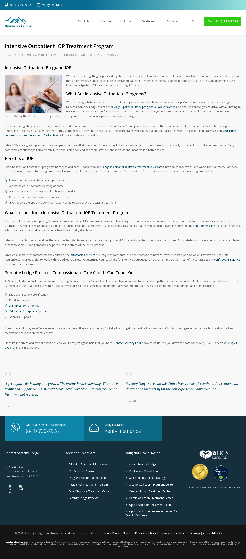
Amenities (106, 21)
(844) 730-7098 (20, 4)
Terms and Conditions (173, 533)
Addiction (125, 21)
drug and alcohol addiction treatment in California (134, 167)
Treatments (148, 21)
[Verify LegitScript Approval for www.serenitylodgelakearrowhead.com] (227, 473)
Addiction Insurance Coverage (147, 478)
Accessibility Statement (217, 533)
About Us (83, 21)
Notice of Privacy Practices (140, 533)
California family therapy (24, 305)
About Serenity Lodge (142, 464)
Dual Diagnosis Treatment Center (90, 491)
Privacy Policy (111, 533)
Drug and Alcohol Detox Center (88, 478)
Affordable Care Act (83, 255)
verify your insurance (227, 259)
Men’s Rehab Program (82, 471)
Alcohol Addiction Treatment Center (151, 484)
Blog (194, 21)
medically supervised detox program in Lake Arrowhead (142, 107)
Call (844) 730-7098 (222, 21)
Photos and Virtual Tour (144, 471)
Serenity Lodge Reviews (83, 498)
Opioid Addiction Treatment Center (151, 505)
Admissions (174, 21)
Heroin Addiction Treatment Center (151, 498)
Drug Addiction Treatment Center (150, 491)
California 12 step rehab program (29, 311)
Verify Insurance (52, 5)
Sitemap (195, 533)
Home (8, 55)
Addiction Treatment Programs (37, 55)
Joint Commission (204, 225)
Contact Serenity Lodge (128, 343)
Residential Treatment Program (88, 484)
